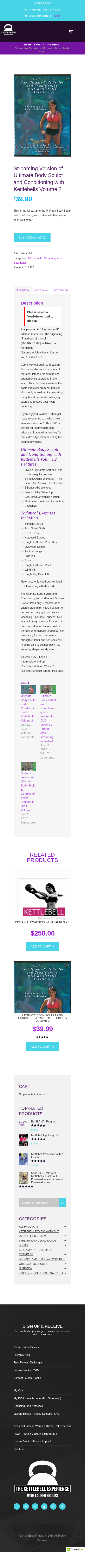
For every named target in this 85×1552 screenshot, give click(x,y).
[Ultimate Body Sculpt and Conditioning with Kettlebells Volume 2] (28, 689)
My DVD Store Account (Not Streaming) (37, 1398)
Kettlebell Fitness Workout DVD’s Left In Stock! (42, 1426)
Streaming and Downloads (37, 1240)
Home (28, 44)
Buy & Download (32, 237)
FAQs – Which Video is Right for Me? (36, 1433)
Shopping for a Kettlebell (28, 1405)
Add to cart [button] (41, 946)
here (40, 357)
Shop (37, 44)
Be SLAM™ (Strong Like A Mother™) (35, 1252)
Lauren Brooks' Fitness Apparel (41, 1273)
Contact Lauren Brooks (27, 1377)
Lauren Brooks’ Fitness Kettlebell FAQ (36, 1413)
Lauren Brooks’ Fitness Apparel (32, 1441)
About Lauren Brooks (26, 1347)
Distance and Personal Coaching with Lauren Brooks (42, 1261)
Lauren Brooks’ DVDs (26, 1370)
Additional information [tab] (41, 291)
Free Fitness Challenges (28, 1362)
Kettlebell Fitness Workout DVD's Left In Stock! (39, 1234)
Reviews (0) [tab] (61, 290)
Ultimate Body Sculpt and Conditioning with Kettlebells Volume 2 (28, 708)
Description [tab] (22, 291)
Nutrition (25, 1268)
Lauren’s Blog (22, 1354)
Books (23, 1245)
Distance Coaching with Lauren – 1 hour (42, 924)
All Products (51, 44)
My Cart (18, 1390)
